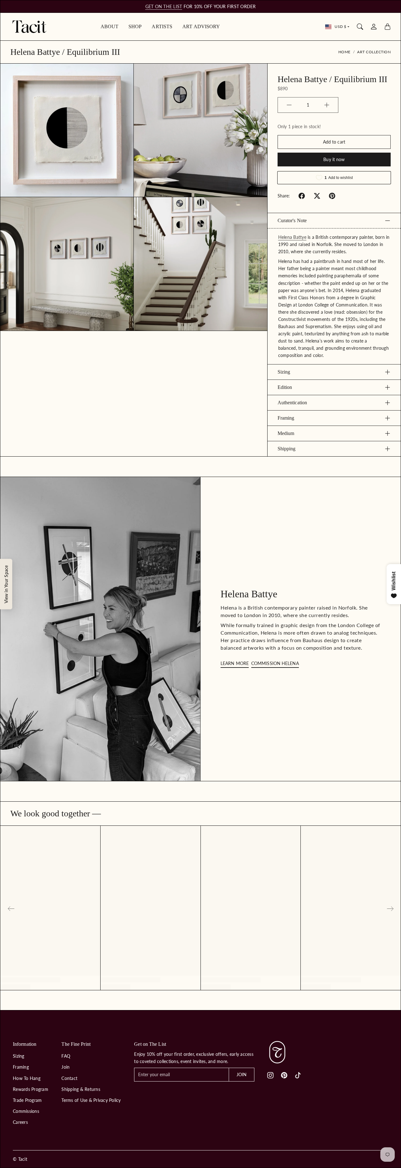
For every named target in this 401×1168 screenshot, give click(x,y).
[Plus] (326, 105)
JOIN (242, 1074)
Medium (286, 433)
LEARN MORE (235, 663)
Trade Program (27, 1100)
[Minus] (289, 105)
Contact (69, 1078)
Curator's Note (292, 220)
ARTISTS (162, 26)
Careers (20, 1122)
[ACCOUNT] (374, 27)
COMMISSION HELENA (275, 663)
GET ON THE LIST (163, 6)
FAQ (65, 1056)
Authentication (292, 402)
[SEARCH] (360, 27)
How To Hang (26, 1078)
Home (344, 52)
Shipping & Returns (80, 1089)
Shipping (287, 448)
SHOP (135, 26)
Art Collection (374, 52)
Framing (286, 418)
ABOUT (110, 26)
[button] (302, 196)
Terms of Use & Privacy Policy (91, 1100)
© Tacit (20, 1159)
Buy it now (334, 159)
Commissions (26, 1111)
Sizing (284, 371)
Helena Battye (292, 237)
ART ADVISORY (201, 26)
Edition (285, 387)
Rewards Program (30, 1089)
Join (65, 1067)
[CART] (387, 27)
